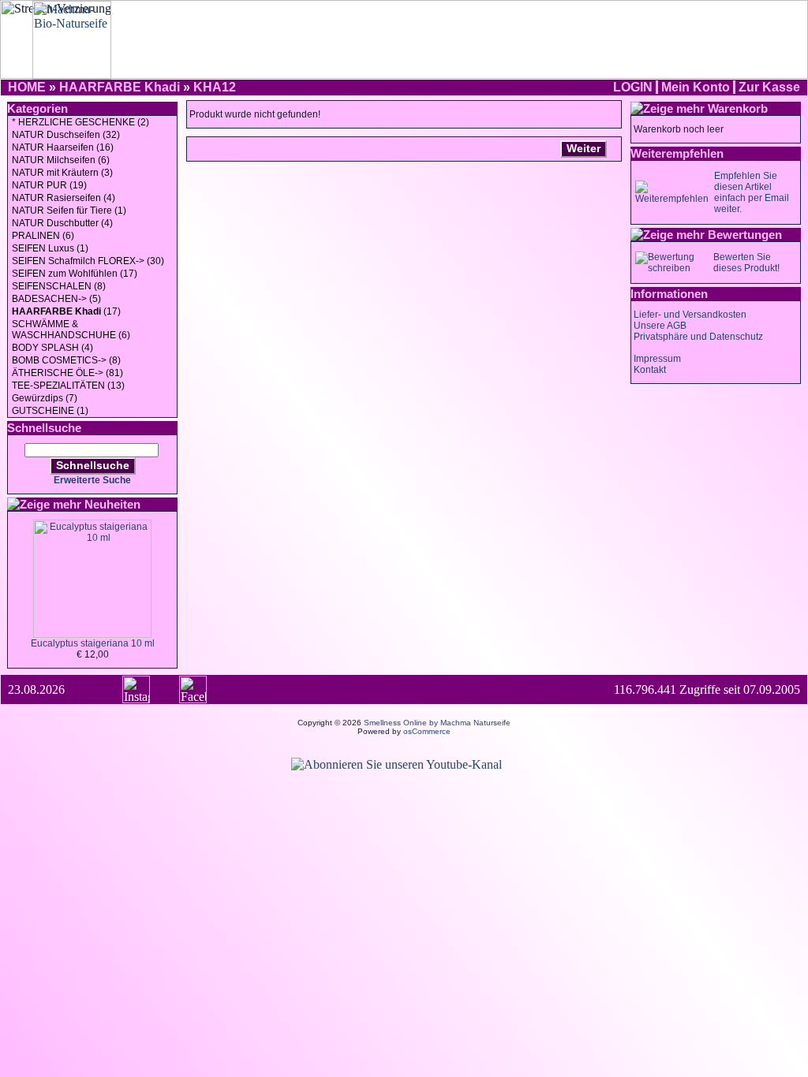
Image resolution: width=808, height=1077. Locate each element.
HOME (27, 87)
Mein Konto (695, 87)
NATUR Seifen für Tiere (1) (69, 210)
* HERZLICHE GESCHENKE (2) (80, 122)
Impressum (657, 358)
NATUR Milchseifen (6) (61, 160)
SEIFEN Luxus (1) (50, 248)
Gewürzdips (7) (44, 398)
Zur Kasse (769, 87)
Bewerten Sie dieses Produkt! (746, 263)
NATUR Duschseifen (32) (66, 134)
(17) (66, 311)
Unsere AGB (660, 325)
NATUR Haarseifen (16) (63, 147)
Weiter (583, 148)
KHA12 (214, 87)
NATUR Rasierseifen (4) (63, 197)
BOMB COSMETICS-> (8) (66, 360)
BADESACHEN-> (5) (56, 298)
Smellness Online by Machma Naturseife (437, 722)
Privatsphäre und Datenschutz (698, 336)
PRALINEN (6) (43, 235)
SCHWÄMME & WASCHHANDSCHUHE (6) (71, 330)
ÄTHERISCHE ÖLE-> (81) (67, 372)
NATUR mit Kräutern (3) (62, 172)
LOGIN (633, 87)
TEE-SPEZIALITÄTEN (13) (68, 385)
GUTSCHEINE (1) (50, 410)
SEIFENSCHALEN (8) (59, 286)
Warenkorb (738, 108)
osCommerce (427, 731)
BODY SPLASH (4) (52, 347)
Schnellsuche (92, 465)
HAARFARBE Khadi (119, 87)
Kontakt (650, 369)
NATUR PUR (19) (49, 185)
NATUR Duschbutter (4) (62, 223)
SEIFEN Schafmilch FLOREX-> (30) (88, 260)
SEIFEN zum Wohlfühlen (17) (74, 273)
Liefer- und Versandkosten (690, 314)
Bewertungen (745, 234)
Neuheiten (112, 504)
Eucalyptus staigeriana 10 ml (93, 643)
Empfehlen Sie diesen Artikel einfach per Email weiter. (751, 192)
